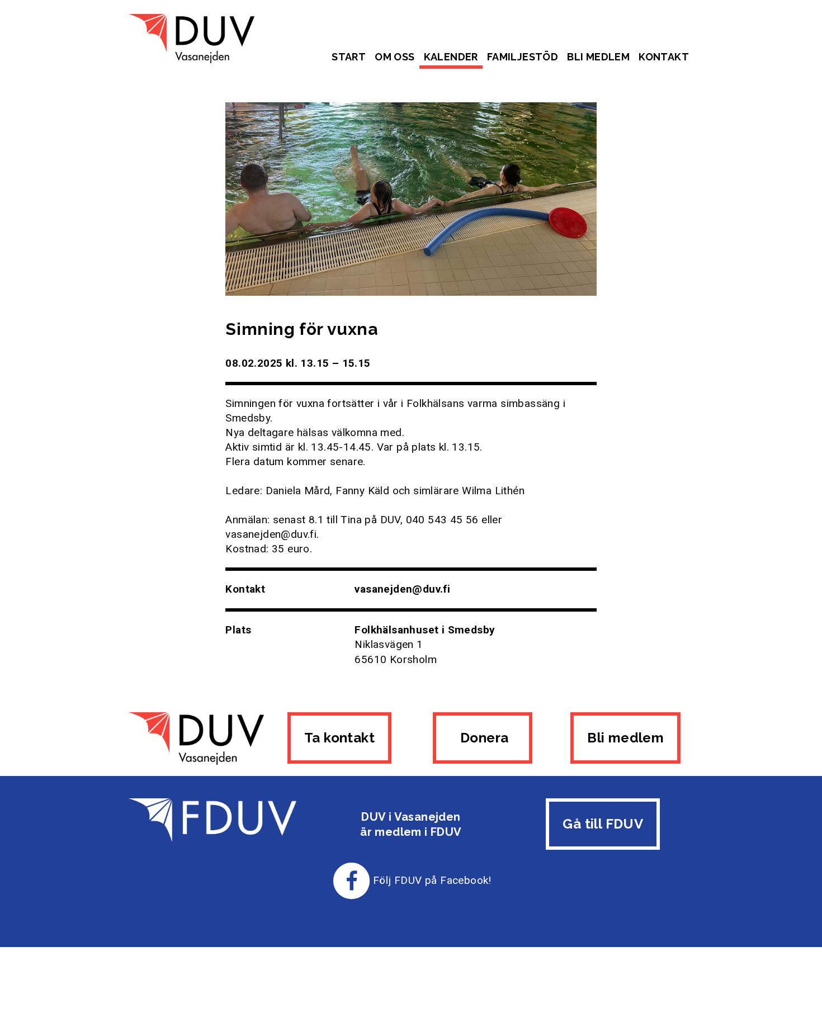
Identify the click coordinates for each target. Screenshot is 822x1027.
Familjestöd (522, 57)
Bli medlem (598, 57)
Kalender (451, 57)
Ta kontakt (339, 738)
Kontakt (664, 57)
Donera (483, 738)
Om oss (394, 57)
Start (349, 57)
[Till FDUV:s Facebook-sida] (351, 880)
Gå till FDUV (603, 824)
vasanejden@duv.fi (402, 589)
